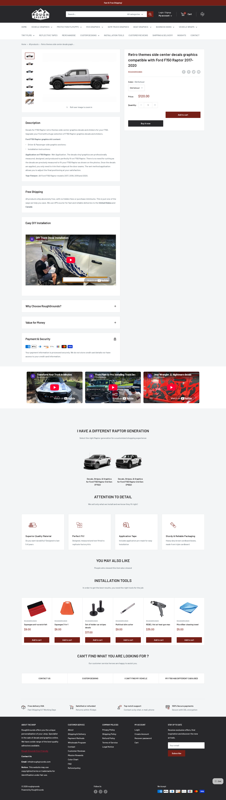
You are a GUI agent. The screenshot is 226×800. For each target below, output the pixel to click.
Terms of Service (110, 742)
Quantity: (132, 105)
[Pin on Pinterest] (189, 72)
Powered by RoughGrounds (32, 790)
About (71, 730)
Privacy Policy (108, 730)
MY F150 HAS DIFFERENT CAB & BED (181, 678)
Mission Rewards (75, 755)
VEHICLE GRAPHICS (40, 27)
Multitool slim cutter (124, 624)
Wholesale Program (77, 742)
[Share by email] (198, 72)
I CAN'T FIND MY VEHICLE (136, 678)
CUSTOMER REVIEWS (138, 35)
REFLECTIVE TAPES (48, 35)
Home (23, 44)
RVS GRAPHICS (93, 27)
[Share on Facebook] (184, 72)
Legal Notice (108, 746)
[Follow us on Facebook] (95, 791)
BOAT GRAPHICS (141, 27)
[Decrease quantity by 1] (141, 105)
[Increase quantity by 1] (155, 105)
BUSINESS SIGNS (163, 27)
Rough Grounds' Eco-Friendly (34, 751)
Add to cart (183, 114)
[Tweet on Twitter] (194, 72)
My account (164, 15)
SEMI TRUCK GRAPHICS (118, 27)
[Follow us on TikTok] (105, 791)
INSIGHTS (181, 35)
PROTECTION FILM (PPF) (68, 27)
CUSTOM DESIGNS (88, 35)
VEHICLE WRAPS (186, 27)
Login (137, 730)
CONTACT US (44, 678)
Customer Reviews (76, 751)
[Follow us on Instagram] (100, 791)
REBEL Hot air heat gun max (158, 624)
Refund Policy (108, 738)
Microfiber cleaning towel (188, 624)
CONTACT (195, 35)
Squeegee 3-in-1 (61, 624)
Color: (136, 82)
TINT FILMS (26, 35)
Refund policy (74, 768)
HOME (24, 27)
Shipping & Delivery (77, 734)
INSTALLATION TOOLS (114, 35)
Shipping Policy (109, 734)
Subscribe (176, 753)
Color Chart (73, 759)
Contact (71, 746)
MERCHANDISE (69, 35)
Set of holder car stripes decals (95, 626)
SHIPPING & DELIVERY (162, 35)
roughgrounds (135, 72)
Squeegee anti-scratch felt (35, 624)
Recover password (143, 738)
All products (34, 44)
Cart (137, 742)
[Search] (150, 14)
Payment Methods (76, 738)
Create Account (142, 734)
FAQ (69, 763)
